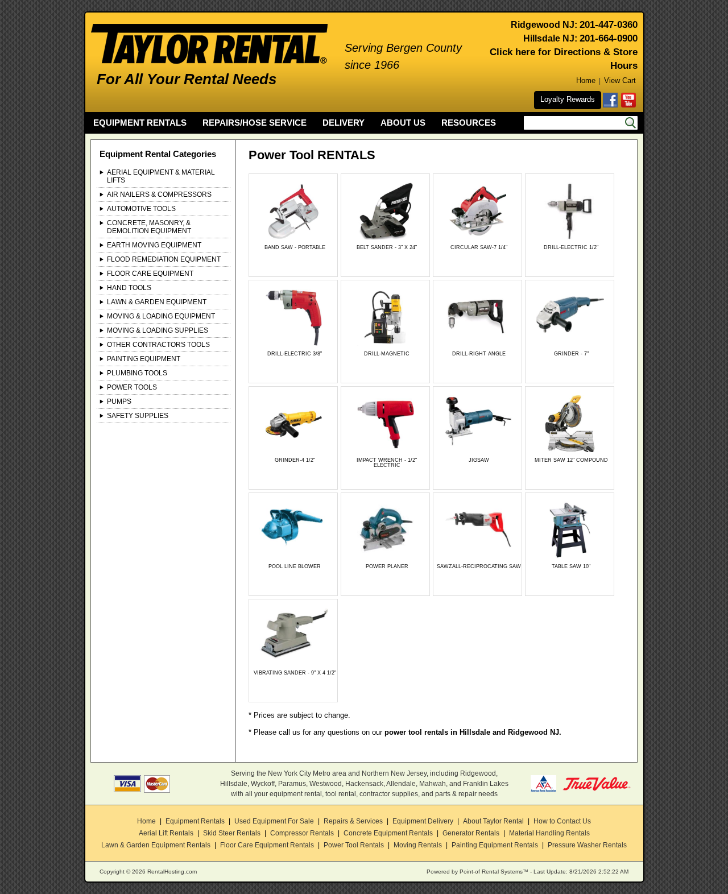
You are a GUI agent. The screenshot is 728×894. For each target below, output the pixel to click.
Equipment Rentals (195, 821)
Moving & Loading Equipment (161, 316)
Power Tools (132, 387)
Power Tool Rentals (354, 845)
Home (585, 80)
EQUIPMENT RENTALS (140, 122)
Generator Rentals (470, 833)
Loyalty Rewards (567, 99)
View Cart (620, 80)
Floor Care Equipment (150, 274)
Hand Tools (129, 288)
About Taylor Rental (493, 821)
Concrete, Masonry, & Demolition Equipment (149, 227)
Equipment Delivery (422, 821)
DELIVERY (343, 122)
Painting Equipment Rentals (495, 845)
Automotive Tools (141, 209)
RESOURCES (468, 122)
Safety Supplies (137, 416)
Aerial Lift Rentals (166, 833)
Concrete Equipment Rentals (388, 833)
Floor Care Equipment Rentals (267, 845)
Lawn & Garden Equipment (156, 302)
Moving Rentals (418, 845)
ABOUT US (402, 122)
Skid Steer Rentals (231, 833)
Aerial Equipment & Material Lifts (161, 176)
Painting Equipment (143, 359)
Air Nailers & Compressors (159, 194)
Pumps (119, 401)
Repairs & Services (353, 821)
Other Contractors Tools (158, 345)
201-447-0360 (609, 24)
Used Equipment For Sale (274, 821)
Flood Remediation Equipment (164, 259)
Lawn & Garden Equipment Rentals (155, 845)
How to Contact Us (562, 821)
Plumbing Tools (137, 373)
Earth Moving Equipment (154, 245)
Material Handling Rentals (549, 833)
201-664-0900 (609, 38)
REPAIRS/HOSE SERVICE (254, 122)
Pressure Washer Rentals (587, 845)
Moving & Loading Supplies (157, 330)
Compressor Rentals (302, 833)
